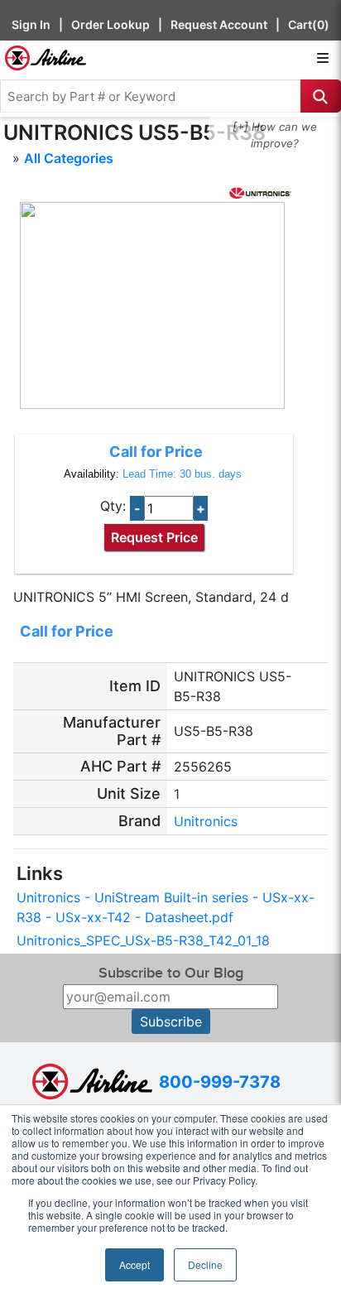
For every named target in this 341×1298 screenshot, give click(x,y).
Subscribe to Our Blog (170, 973)
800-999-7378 (220, 1082)
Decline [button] (205, 1264)
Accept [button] (134, 1264)
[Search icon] (320, 96)
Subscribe (171, 1021)
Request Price (154, 537)
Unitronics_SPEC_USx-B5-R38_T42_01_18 (143, 940)
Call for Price (156, 451)
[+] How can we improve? (275, 135)
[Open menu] (323, 58)
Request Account (218, 24)
